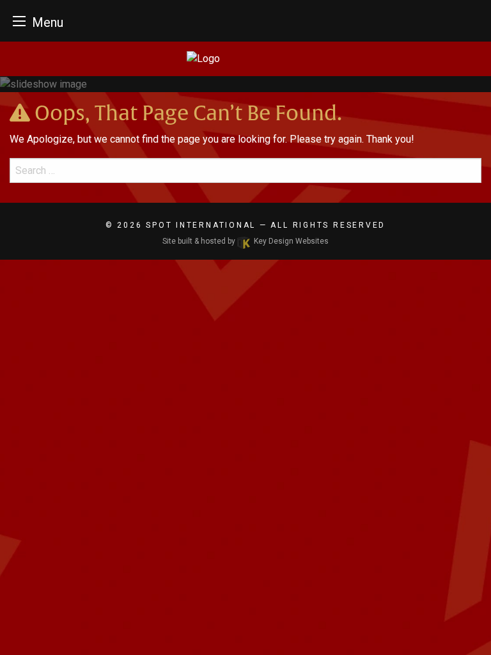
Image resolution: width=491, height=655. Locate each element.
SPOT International (201, 225)
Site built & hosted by (245, 241)
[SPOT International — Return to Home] (245, 59)
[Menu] (19, 21)
